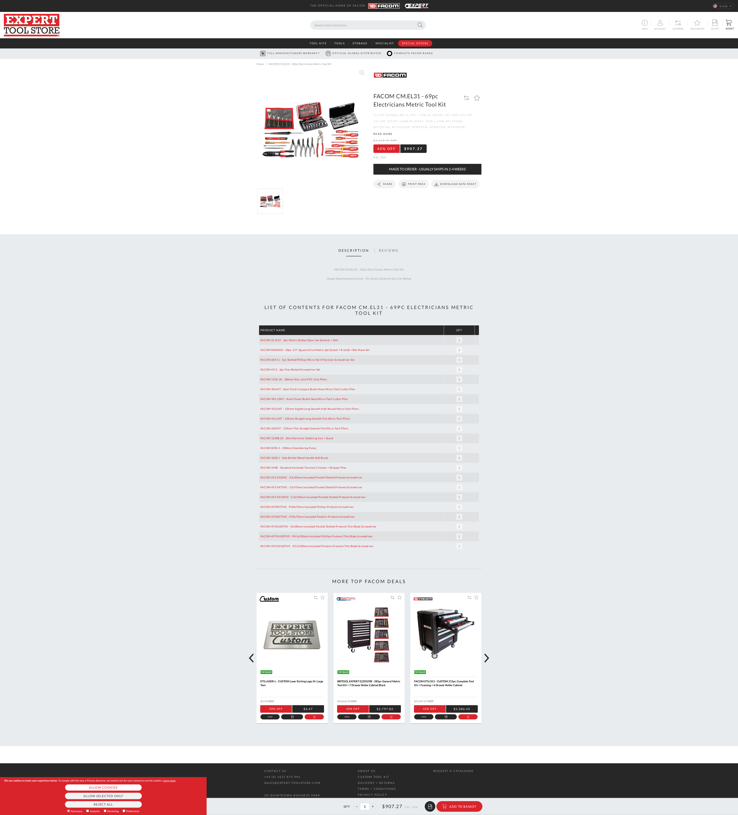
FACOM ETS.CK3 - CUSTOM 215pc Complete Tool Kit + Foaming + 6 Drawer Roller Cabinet (444, 683)
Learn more (169, 780)
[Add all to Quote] (430, 806)
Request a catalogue (453, 770)
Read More (382, 133)
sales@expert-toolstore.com (292, 782)
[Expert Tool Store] (31, 24)
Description (353, 250)
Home (260, 64)
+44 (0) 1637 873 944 (282, 776)
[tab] (353, 251)
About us (366, 770)
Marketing (113, 811)
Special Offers (415, 43)
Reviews (389, 250)
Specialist (385, 43)
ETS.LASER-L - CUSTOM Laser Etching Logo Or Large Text (291, 683)
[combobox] (368, 25)
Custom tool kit (373, 776)
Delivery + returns (376, 782)
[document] (103, 796)
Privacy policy (372, 794)
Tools (339, 43)
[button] (723, 6)
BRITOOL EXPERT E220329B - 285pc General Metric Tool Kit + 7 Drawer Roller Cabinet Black (368, 683)
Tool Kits (318, 43)
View (270, 717)
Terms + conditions (377, 788)
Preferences (132, 811)
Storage (360, 43)
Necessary (76, 811)
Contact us (275, 770)
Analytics (95, 811)
